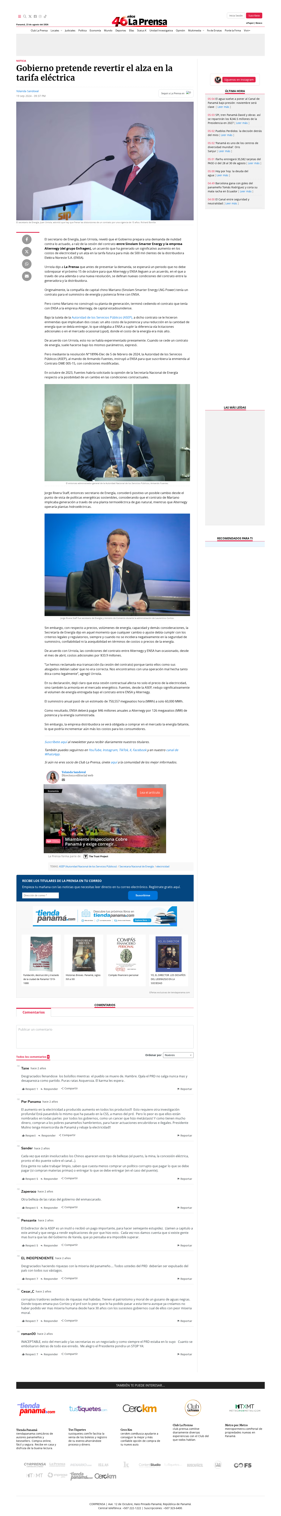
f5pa (242, 1466)
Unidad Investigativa (161, 30)
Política (82, 30)
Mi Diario (82, 1465)
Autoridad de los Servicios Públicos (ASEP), (103, 317)
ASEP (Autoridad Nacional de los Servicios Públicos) (88, 866)
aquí (114, 762)
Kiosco (259, 23)
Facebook (139, 750)
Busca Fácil (196, 1466)
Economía (95, 30)
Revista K (127, 1465)
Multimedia (194, 30)
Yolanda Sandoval (27, 91)
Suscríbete (254, 15)
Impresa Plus (58, 1476)
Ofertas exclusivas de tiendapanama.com (169, 992)
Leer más (223, 107)
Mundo (108, 30)
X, (130, 750)
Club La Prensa (39, 30)
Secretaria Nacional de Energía (136, 866)
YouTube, (95, 750)
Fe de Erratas (214, 30)
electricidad (162, 866)
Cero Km (105, 1476)
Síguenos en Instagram (239, 79)
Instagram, (110, 750)
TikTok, (124, 750)
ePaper (250, 23)
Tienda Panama (82, 1476)
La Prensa (58, 1466)
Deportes (120, 30)
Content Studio (150, 1465)
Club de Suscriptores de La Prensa (219, 1465)
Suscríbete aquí (56, 742)
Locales (55, 30)
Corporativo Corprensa (36, 1466)
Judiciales (70, 30)
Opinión (180, 30)
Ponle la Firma (233, 30)
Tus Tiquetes (173, 1465)
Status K (141, 30)
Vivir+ (247, 30)
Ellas (131, 30)
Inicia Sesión (236, 15)
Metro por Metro (35, 1476)
